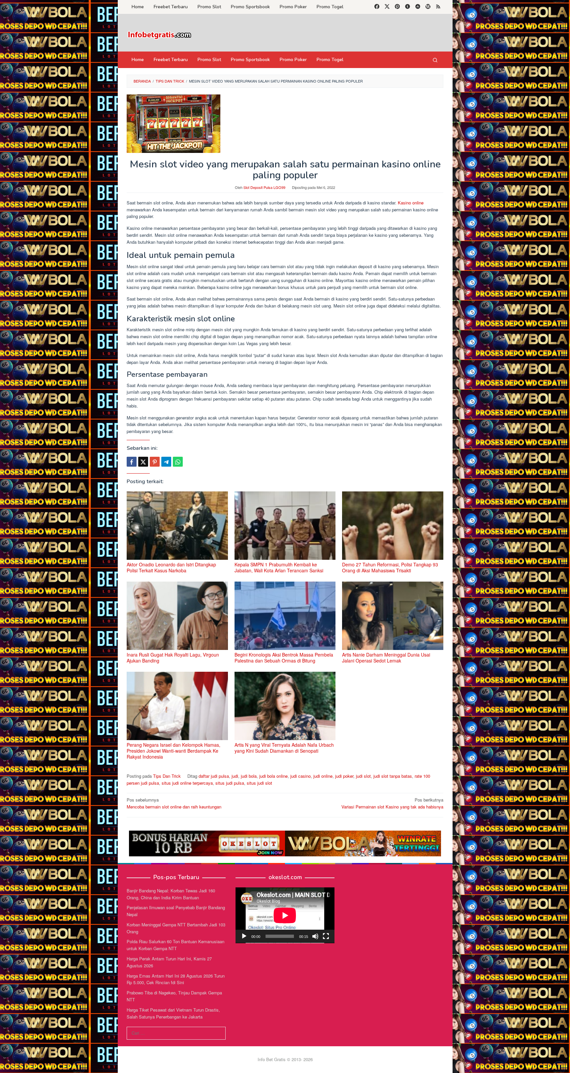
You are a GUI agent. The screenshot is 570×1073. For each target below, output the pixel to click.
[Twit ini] (143, 462)
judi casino (300, 776)
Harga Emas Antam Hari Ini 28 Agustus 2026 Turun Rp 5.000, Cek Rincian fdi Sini (176, 979)
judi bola (249, 776)
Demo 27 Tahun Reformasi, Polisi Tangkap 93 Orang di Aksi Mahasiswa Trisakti (390, 567)
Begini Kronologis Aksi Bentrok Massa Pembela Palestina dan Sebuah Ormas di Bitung (284, 657)
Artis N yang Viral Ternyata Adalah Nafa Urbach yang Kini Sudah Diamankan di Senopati (284, 747)
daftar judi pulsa (214, 776)
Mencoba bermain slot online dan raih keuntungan (174, 803)
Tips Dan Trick (167, 776)
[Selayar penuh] (326, 936)
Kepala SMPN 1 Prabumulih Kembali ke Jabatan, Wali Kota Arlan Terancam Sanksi (279, 567)
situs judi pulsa (229, 783)
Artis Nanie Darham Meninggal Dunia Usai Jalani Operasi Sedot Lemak (386, 657)
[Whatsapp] (178, 462)
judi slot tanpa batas (392, 776)
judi (235, 776)
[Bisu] (315, 936)
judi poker (344, 776)
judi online (322, 776)
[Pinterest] (397, 7)
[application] (285, 915)
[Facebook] (377, 7)
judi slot (363, 776)
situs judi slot (259, 783)
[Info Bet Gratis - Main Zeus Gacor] (160, 34)
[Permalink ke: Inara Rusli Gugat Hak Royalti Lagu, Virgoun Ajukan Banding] (177, 616)
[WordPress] (428, 7)
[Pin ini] (155, 462)
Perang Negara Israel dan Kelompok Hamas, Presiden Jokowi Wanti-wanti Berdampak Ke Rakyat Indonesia (173, 750)
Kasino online (411, 202)
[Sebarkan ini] (132, 462)
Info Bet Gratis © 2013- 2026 (285, 1059)
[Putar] (244, 936)
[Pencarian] (435, 60)
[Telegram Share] (166, 462)
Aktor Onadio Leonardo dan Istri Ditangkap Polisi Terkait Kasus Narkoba (171, 567)
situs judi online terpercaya (187, 783)
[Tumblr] (407, 7)
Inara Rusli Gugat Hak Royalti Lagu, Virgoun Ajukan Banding (173, 657)
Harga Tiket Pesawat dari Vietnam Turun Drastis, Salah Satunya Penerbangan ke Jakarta (173, 1013)
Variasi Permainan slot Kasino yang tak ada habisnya (392, 803)
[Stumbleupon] (418, 7)
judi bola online (273, 776)
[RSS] (438, 7)
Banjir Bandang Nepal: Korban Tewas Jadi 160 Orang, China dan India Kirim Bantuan (171, 894)
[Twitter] (387, 7)
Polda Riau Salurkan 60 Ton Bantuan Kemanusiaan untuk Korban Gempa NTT (175, 944)
